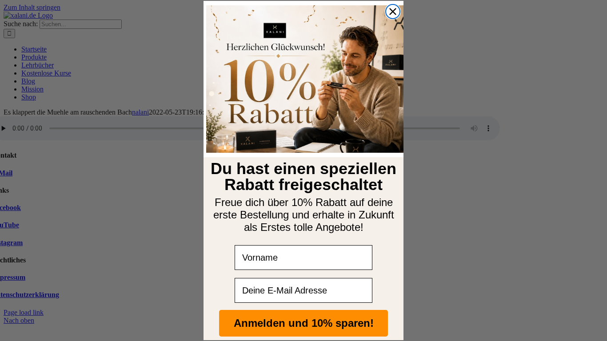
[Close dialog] (393, 11)
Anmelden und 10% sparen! (304, 323)
